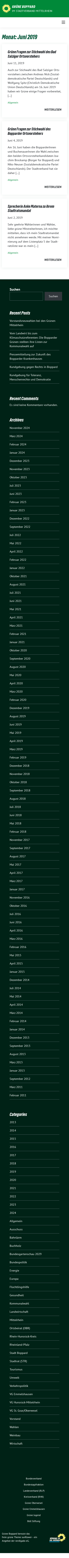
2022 (13, 1196)
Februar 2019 (18, 757)
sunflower (27, 1537)
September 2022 (20, 527)
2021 (13, 1188)
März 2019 (16, 749)
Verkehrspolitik (19, 1386)
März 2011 (16, 1087)
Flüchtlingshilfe (19, 1287)
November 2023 (20, 469)
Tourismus (16, 1369)
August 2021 (18, 584)
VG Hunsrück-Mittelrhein (25, 1402)
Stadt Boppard (19, 1353)
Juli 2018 (15, 807)
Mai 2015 (15, 955)
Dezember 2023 (19, 461)
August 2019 (18, 716)
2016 (13, 1147)
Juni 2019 (16, 724)
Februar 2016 (18, 947)
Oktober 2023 (18, 477)
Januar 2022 (17, 568)
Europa (14, 1279)
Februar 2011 (18, 1095)
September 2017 (20, 848)
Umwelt (14, 1377)
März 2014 (16, 1013)
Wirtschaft (16, 1443)
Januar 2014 (17, 1029)
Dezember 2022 (19, 518)
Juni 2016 (16, 922)
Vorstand (15, 1419)
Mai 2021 (15, 609)
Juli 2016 (15, 914)
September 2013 (20, 1046)
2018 (13, 1163)
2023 (13, 1204)
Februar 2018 (18, 831)
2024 (13, 1213)
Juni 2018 (16, 815)
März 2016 (16, 939)
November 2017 (20, 840)
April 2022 (16, 551)
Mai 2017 (15, 864)
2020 (13, 1180)
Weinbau (15, 1435)
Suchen (15, 289)
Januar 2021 (17, 642)
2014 (13, 1130)
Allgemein (13, 102)
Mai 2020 (15, 675)
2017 (13, 1155)
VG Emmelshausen (21, 1394)
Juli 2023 (15, 485)
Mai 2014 (15, 996)
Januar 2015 (17, 971)
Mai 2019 (15, 733)
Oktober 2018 (18, 782)
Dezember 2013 (19, 1037)
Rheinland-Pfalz (19, 1344)
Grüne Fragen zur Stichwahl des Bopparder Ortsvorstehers (29, 131)
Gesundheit (17, 1295)
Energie (14, 1270)
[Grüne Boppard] (6, 8)
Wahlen (14, 1427)
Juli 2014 (15, 988)
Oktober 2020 (18, 650)
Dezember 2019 (19, 708)
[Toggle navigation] (63, 22)
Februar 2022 (18, 560)
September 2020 (20, 658)
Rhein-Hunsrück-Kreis (23, 1336)
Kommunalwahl (19, 1303)
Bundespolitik (18, 1262)
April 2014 (16, 1004)
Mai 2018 (15, 823)
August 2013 (18, 1054)
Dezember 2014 (19, 980)
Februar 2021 (18, 634)
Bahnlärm (16, 1237)
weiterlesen (52, 109)
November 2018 (20, 774)
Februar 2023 (18, 502)
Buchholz (15, 1246)
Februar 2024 (18, 444)
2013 (13, 1122)
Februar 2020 (18, 700)
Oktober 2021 (18, 576)
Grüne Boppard (23, 7)
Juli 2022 (15, 535)
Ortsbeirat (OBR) (20, 1328)
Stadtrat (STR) (18, 1361)
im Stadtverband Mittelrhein (32, 11)
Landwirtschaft (19, 1312)
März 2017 (16, 881)
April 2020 (16, 683)
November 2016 (20, 897)
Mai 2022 (15, 543)
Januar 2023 (17, 510)
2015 (13, 1138)
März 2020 (16, 691)
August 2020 (18, 667)
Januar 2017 (17, 889)
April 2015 (16, 963)
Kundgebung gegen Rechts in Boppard (34, 367)
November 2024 (20, 428)
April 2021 (16, 617)
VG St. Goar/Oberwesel (23, 1410)
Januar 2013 (17, 1070)
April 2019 (16, 741)
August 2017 (18, 856)
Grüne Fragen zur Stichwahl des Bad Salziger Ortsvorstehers (32, 54)
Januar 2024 (17, 452)
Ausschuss (16, 1229)
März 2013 (16, 1062)
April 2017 (16, 873)
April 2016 (16, 930)
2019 (13, 1171)
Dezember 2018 (19, 766)
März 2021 (16, 625)
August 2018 (18, 798)
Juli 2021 (15, 592)
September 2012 (20, 1079)
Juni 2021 (16, 601)
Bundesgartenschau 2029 (26, 1254)
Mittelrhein (16, 1320)
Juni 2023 (16, 494)
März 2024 (16, 436)
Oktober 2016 (18, 906)
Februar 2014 (18, 1021)
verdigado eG (22, 1540)
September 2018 (20, 790)
